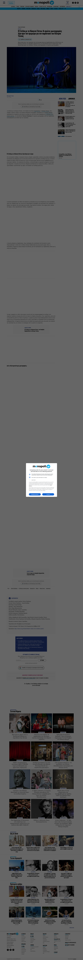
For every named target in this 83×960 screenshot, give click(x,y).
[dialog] (41, 480)
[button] (41, 480)
